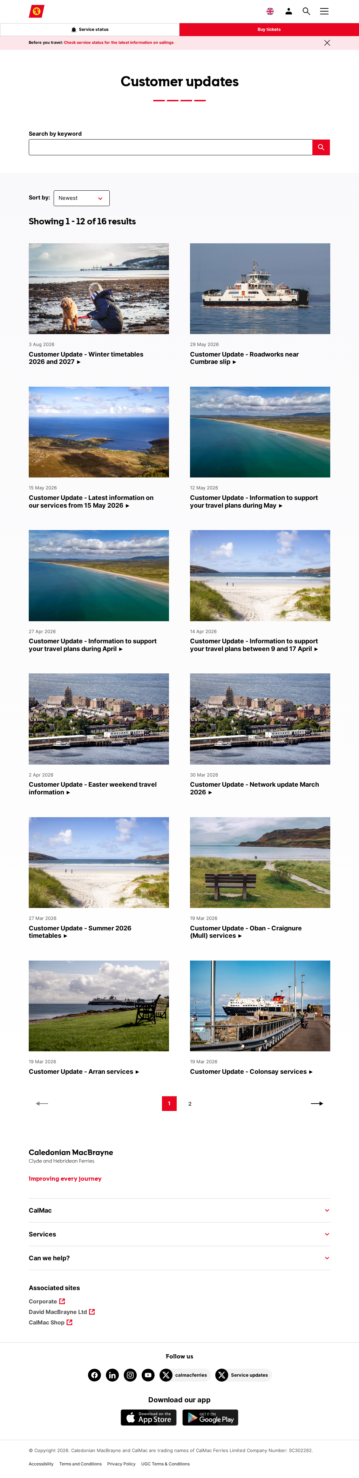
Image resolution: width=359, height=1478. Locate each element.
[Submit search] (321, 147)
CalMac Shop (47, 1323)
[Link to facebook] (94, 1375)
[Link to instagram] (130, 1375)
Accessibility (41, 1463)
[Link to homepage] (37, 11)
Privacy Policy (121, 1463)
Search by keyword (55, 133)
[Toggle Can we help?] (325, 1258)
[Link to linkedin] (112, 1375)
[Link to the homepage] (179, 1157)
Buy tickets (269, 29)
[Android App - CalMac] (210, 1417)
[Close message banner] (327, 43)
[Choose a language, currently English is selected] (270, 11)
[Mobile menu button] (324, 10)
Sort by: (39, 197)
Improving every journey (65, 1179)
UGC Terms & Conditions (165, 1463)
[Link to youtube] (148, 1375)
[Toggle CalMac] (325, 1210)
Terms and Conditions (80, 1463)
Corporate (43, 1302)
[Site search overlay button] (306, 11)
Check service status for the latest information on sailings (119, 42)
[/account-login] (289, 11)
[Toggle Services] (325, 1234)
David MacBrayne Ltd (58, 1312)
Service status (94, 29)
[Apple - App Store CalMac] (149, 1417)
